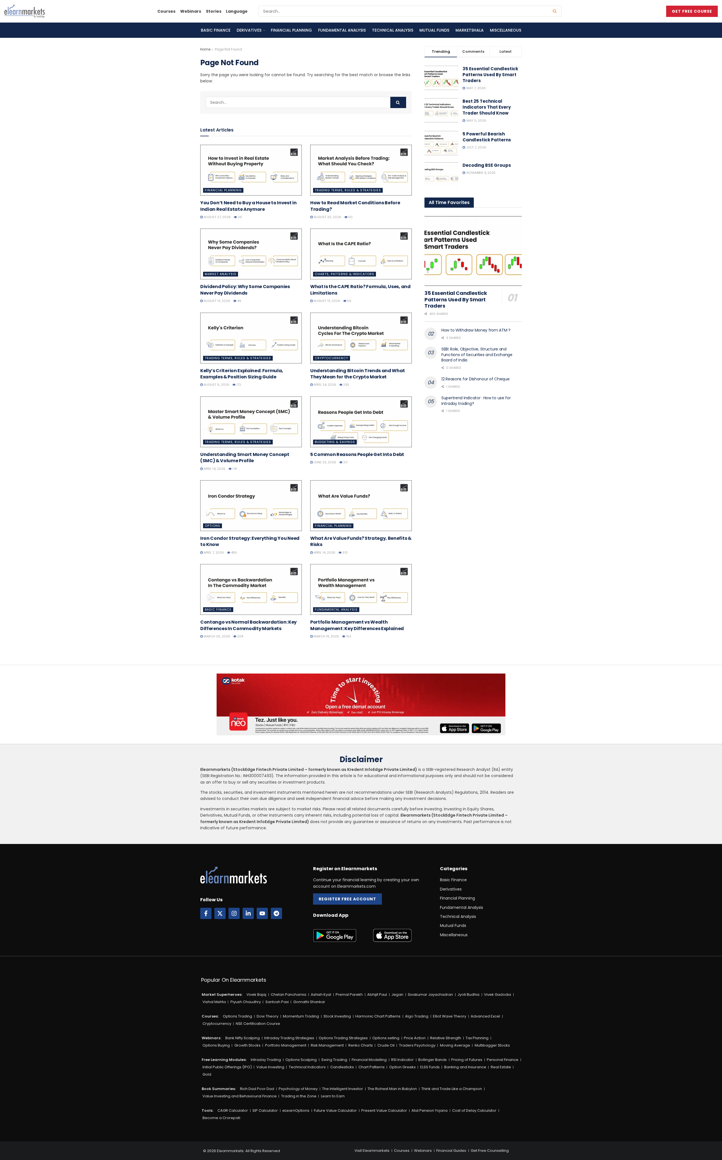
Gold (206, 1074)
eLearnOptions (295, 1110)
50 (350, 217)
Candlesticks (342, 1067)
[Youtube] (262, 913)
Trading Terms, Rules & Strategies (348, 190)
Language (237, 11)
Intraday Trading (266, 1059)
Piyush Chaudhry (245, 1002)
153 (348, 636)
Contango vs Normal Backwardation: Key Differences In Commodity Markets (248, 625)
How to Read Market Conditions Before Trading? (355, 205)
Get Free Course (692, 11)
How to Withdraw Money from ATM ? (475, 330)
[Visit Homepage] (24, 11)
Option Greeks (402, 1067)
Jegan (397, 994)
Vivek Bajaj (256, 994)
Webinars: (211, 1038)
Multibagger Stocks (492, 1045)
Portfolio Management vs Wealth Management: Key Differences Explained (357, 625)
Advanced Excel (485, 1016)
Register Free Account (347, 899)
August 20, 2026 (327, 217)
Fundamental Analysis (342, 30)
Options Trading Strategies (343, 1038)
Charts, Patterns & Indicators (344, 274)
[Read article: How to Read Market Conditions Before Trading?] (361, 170)
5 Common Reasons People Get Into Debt (357, 454)
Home (205, 49)
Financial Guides (451, 1150)
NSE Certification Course (258, 1023)
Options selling (385, 1038)
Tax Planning (477, 1038)
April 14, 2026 (214, 468)
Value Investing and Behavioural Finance (239, 1096)
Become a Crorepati (221, 1117)
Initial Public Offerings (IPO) (227, 1067)
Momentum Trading (301, 1016)
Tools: (207, 1110)
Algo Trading (416, 1016)
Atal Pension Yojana (429, 1110)
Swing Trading (334, 1059)
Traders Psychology (417, 1045)
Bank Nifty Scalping (242, 1038)
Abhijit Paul (377, 994)
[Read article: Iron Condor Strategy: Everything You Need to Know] (251, 505)
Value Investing (270, 1067)
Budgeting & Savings (335, 442)
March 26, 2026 (216, 636)
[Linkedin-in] (248, 913)
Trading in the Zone (298, 1096)
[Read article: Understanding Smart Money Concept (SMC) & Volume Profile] (251, 421)
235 (345, 384)
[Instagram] (234, 913)
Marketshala (469, 30)
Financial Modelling (369, 1059)
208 (239, 636)
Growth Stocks (247, 1045)
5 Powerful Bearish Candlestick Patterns (487, 137)
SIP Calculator (265, 1110)
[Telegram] (276, 913)
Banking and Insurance (465, 1067)
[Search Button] (556, 11)
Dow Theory (267, 1016)
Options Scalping (301, 1059)
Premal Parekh (349, 994)
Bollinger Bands (432, 1059)
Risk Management (327, 1045)
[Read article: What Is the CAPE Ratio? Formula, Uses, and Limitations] (361, 254)
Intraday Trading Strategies (289, 1038)
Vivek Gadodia (497, 994)
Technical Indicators (307, 1067)
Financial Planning (291, 30)
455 (233, 552)
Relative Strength (445, 1038)
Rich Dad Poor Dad (257, 1088)
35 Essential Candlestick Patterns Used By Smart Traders (490, 75)
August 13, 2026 (216, 301)
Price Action (415, 1038)
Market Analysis (220, 274)
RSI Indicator (402, 1059)
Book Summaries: (219, 1088)
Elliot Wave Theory (449, 1016)
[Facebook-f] (206, 913)
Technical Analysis (392, 30)
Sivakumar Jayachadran (430, 994)
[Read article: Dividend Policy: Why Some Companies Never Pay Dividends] (251, 254)
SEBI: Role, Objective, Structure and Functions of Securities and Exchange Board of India (476, 354)
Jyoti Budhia (468, 994)
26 (239, 217)
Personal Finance (502, 1059)
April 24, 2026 (324, 384)
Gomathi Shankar (309, 1002)
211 (344, 462)
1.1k (234, 468)
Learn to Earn (333, 1096)
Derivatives (249, 30)
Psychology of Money (298, 1088)
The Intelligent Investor (342, 1088)
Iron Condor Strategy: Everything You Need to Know (250, 541)
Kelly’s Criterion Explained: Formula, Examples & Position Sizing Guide (241, 373)
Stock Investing (337, 1016)
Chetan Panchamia (288, 994)
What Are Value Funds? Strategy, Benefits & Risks (360, 541)
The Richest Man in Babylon (392, 1088)
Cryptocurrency (331, 358)
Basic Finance (215, 30)
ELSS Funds (430, 1067)
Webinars (190, 11)
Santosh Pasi (277, 1002)
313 (344, 552)
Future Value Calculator (335, 1110)
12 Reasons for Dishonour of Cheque (475, 379)
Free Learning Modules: (224, 1059)
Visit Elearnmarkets (372, 1150)
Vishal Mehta (214, 1002)
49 (238, 301)
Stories (213, 11)
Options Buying (216, 1045)
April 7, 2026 (213, 552)
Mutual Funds (434, 30)
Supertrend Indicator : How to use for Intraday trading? (476, 400)
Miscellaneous (505, 30)
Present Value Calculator (384, 1110)
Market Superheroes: (222, 994)
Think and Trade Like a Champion (451, 1088)
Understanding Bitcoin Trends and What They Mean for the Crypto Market (357, 373)
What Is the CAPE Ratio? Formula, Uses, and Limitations (360, 289)
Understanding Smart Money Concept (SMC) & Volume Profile (244, 457)
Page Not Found (228, 49)
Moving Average (455, 1045)
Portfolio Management (285, 1045)
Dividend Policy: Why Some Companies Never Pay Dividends (245, 289)
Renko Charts (360, 1045)
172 (238, 384)
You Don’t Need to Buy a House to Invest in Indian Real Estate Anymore (248, 205)
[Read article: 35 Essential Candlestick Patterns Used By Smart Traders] (473, 251)
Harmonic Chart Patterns (377, 1016)
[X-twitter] (220, 913)
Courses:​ (210, 1016)
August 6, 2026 (216, 384)
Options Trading (237, 1016)
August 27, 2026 (217, 217)
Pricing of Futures (466, 1059)
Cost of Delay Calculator (474, 1110)
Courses (166, 11)
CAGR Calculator (232, 1110)
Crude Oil (386, 1045)
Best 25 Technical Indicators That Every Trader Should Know (487, 107)
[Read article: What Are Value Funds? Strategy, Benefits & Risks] (361, 505)
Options (212, 525)
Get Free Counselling (490, 1150)
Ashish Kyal (321, 994)
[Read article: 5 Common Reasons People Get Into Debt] (361, 421)
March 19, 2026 (326, 636)
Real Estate (501, 1067)
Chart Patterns (371, 1067)
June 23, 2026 (324, 462)
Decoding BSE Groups (487, 165)
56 (348, 301)
